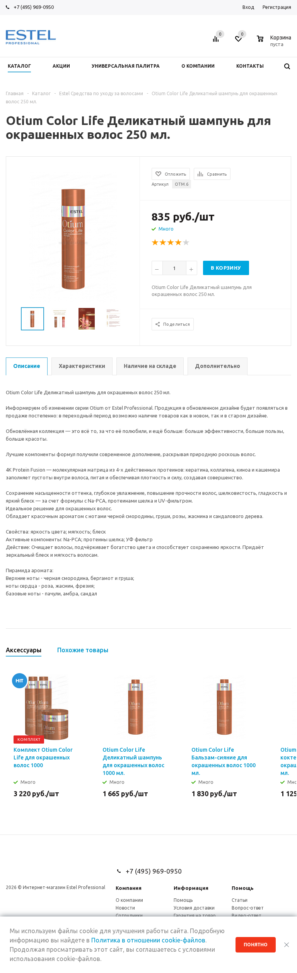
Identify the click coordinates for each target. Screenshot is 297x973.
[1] (155, 242)
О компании (129, 900)
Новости (125, 907)
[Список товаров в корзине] (275, 42)
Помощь (243, 888)
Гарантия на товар (195, 915)
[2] (163, 242)
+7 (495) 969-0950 (34, 7)
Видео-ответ (246, 915)
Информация (191, 888)
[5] (186, 242)
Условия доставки (194, 907)
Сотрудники (129, 915)
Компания (129, 888)
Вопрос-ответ (248, 907)
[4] (179, 242)
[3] (171, 242)
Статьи (240, 900)
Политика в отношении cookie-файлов (148, 940)
